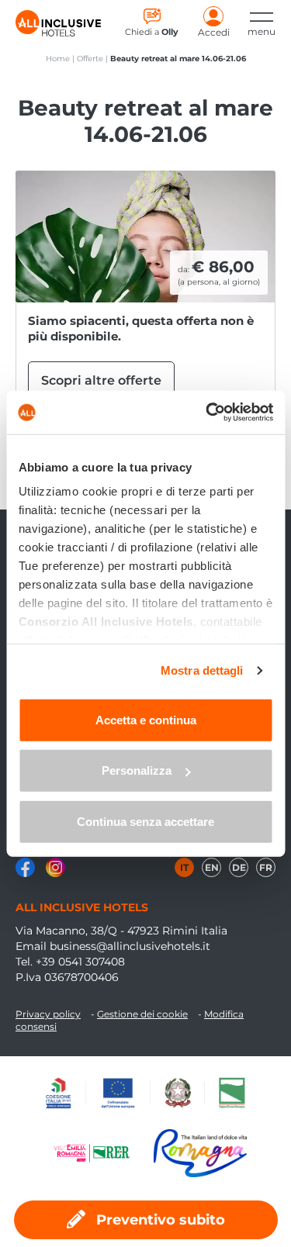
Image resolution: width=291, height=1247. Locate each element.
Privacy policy (48, 1014)
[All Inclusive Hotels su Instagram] (55, 873)
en (212, 867)
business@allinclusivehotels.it (130, 946)
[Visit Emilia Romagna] (99, 1153)
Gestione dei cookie (142, 1014)
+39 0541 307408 (80, 962)
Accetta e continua (145, 719)
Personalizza (136, 770)
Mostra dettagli (202, 670)
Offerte (90, 59)
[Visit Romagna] (200, 1153)
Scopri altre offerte (101, 380)
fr (265, 867)
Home (58, 59)
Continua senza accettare (145, 820)
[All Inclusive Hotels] (58, 23)
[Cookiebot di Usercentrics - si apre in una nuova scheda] (207, 412)
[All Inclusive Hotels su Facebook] (27, 873)
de (239, 867)
